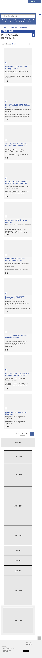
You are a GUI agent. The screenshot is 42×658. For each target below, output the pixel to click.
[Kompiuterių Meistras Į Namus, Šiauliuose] (18, 394)
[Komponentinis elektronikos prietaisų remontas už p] (18, 241)
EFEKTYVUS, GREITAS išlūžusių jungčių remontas (17, 106)
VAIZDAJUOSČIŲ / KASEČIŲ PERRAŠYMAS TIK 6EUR (16, 144)
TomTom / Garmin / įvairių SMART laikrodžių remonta (17, 336)
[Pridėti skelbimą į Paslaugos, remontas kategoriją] (33, 35)
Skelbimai (13, 27)
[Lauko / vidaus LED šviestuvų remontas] (18, 202)
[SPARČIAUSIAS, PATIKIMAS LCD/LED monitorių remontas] (18, 164)
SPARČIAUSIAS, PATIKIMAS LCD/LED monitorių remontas (16, 183)
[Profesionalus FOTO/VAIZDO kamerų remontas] (18, 49)
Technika (23, 27)
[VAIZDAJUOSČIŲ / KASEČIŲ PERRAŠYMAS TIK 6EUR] (18, 126)
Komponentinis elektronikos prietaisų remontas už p (15, 259)
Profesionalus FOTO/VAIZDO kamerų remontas (16, 67)
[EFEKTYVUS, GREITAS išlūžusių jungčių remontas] (18, 87)
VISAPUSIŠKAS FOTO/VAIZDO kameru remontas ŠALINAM (17, 375)
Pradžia (4, 27)
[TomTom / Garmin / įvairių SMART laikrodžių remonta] (18, 318)
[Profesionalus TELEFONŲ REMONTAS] (18, 279)
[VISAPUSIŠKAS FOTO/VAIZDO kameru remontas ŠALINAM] (18, 356)
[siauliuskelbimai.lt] (19, 10)
